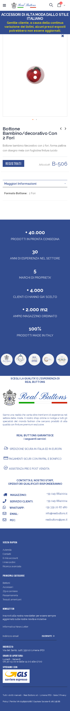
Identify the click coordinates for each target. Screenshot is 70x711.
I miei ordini (9, 562)
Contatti (7, 554)
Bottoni (6, 583)
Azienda (7, 549)
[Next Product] (65, 128)
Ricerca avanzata (12, 566)
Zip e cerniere (10, 591)
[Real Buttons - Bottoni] (6, 365)
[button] (62, 38)
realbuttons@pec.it (56, 519)
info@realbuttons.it (56, 513)
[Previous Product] (61, 128)
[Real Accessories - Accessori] (20, 365)
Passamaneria (10, 595)
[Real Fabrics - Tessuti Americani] (48, 365)
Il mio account (10, 558)
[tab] (35, 183)
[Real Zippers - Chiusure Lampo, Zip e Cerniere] (34, 365)
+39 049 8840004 (57, 493)
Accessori (8, 587)
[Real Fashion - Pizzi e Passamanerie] (62, 365)
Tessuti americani (12, 599)
